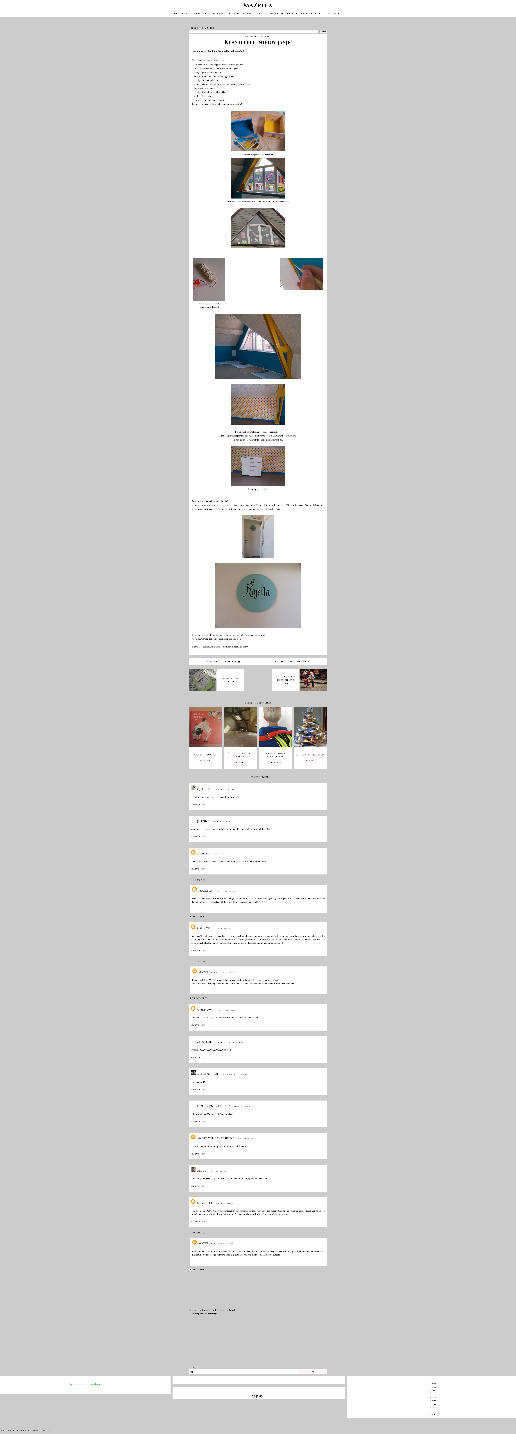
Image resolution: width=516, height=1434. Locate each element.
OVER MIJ (319, 13)
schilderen (296, 662)
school (307, 662)
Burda (250, 13)
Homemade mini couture (299, 13)
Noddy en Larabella (213, 1106)
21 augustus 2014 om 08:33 (236, 1042)
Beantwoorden (198, 805)
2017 (434, 1400)
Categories (333, 13)
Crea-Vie (204, 928)
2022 (434, 1383)
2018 (434, 1397)
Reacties (200, 880)
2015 (434, 1407)
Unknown (205, 1009)
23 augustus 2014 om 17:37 (246, 1139)
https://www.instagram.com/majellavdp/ (84, 1384)
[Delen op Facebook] (225, 661)
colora (265, 489)
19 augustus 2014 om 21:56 (223, 790)
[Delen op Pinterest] (235, 661)
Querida (204, 789)
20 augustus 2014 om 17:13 (226, 1010)
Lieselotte (205, 1203)
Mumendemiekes (210, 1074)
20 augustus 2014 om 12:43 (221, 854)
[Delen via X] (229, 661)
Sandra (203, 853)
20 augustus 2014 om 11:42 (222, 822)
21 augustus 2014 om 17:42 (236, 1075)
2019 (434, 1394)
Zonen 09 (261, 13)
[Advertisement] (258, 1342)
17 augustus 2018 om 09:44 (225, 1244)
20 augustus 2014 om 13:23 (223, 929)
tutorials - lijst (199, 13)
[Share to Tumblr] (232, 661)
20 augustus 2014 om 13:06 (225, 891)
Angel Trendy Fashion (215, 1138)
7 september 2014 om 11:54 (220, 1171)
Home (176, 13)
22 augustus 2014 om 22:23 (243, 1107)
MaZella (258, 5)
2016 (434, 1404)
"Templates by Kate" (39, 1430)
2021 (434, 1387)
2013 (434, 1414)
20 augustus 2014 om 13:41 (224, 973)
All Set (202, 1171)
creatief (284, 662)
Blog (184, 13)
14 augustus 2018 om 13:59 (226, 1203)
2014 (434, 1411)
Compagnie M (276, 13)
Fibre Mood (216, 13)
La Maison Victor (235, 13)
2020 (434, 1390)
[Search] (313, 1372)
